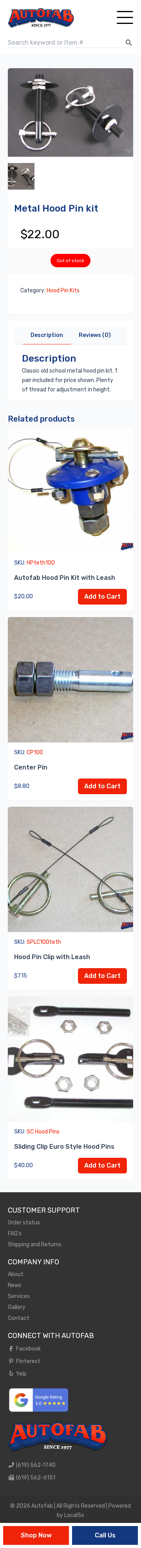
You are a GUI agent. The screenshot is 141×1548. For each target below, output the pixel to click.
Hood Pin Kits (63, 290)
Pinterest (27, 1361)
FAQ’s (15, 1233)
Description (47, 335)
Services (19, 1296)
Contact (18, 1318)
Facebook (28, 1348)
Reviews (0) (95, 335)
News (15, 1285)
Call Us (105, 1535)
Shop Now (36, 1535)
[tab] (47, 335)
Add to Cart (102, 596)
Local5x (74, 1515)
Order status (24, 1222)
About (16, 1274)
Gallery (16, 1307)
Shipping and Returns (34, 1244)
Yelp (21, 1374)
